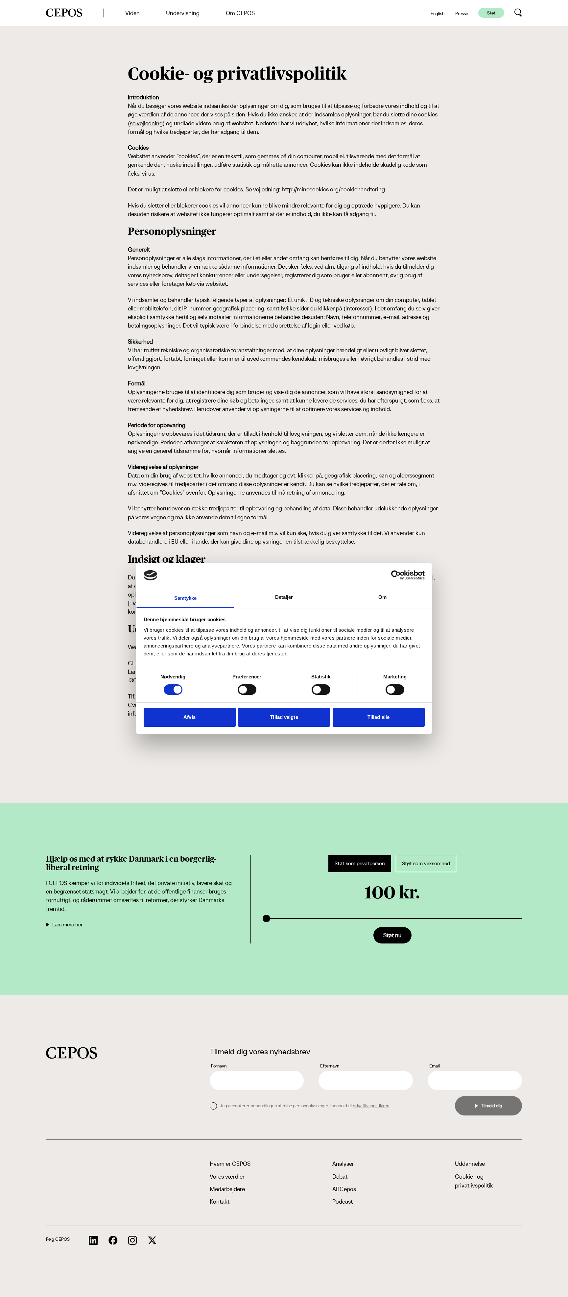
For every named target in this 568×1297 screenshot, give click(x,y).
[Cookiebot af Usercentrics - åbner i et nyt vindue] (396, 575)
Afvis (189, 717)
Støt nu (392, 935)
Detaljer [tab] (284, 597)
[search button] (518, 13)
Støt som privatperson (360, 863)
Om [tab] (382, 597)
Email (434, 1066)
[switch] (247, 689)
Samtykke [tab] (185, 598)
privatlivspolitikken (371, 1106)
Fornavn (218, 1066)
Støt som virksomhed (426, 863)
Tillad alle (378, 717)
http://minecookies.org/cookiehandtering (333, 189)
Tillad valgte (284, 717)
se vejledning (146, 123)
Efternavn (329, 1066)
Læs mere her (67, 924)
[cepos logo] (71, 1053)
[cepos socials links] (93, 1240)
